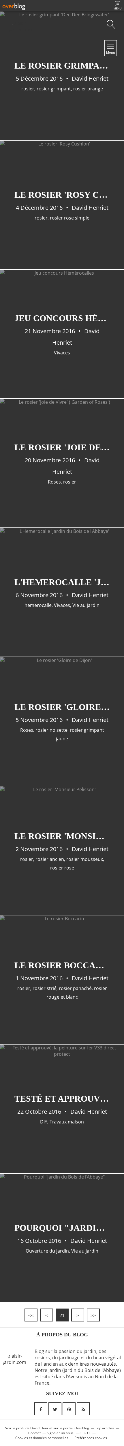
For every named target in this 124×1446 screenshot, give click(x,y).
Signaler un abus (60, 1433)
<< (30, 1315)
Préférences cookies (90, 1437)
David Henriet (41, 1428)
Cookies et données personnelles (41, 1437)
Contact (34, 1433)
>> (93, 1315)
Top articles (104, 1428)
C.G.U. (85, 1433)
